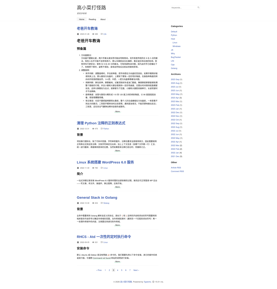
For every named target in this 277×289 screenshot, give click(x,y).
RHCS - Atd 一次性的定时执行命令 (104, 237)
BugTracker (176, 57)
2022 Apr (175, 141)
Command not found (102, 257)
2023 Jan (175, 108)
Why (173, 53)
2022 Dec (175, 112)
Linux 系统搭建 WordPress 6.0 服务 (105, 162)
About (102, 19)
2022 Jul (174, 130)
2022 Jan (175, 152)
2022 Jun (175, 134)
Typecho (147, 281)
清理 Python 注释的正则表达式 (101, 123)
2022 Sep (175, 123)
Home (81, 19)
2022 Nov (175, 115)
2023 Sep (175, 79)
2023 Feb (175, 104)
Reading (92, 19)
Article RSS (176, 167)
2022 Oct (175, 119)
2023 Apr (175, 97)
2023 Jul (174, 86)
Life (104, 34)
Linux (105, 168)
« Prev (99, 270)
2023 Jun (175, 90)
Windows (176, 46)
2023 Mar (175, 101)
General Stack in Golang (97, 197)
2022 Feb (175, 148)
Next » (136, 270)
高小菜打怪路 (91, 7)
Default (174, 31)
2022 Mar (175, 145)
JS (172, 49)
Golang (106, 203)
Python (106, 128)
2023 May (175, 93)
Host (173, 38)
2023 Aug (175, 83)
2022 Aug (175, 126)
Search (198, 7)
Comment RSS (177, 171)
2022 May (175, 137)
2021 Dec (175, 156)
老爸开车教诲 (87, 28)
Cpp (173, 64)
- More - (117, 111)
